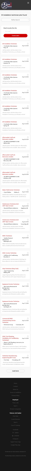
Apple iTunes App (16, 442)
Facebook (15, 429)
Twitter (17, 432)
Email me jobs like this (10, 28)
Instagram (15, 438)
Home (15, 383)
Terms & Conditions (15, 392)
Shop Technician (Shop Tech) (10, 268)
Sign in (15, 406)
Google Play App (15, 445)
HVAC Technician (7, 235)
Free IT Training (15, 425)
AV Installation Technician (9, 43)
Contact (15, 386)
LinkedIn (16, 435)
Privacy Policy (15, 395)
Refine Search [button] (15, 20)
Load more (15, 371)
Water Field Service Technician (11, 190)
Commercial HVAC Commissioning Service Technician (8, 320)
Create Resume (15, 419)
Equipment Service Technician (10, 284)
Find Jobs (15, 416)
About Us (15, 389)
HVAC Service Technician (9, 253)
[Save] (28, 44)
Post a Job (15, 402)
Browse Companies (15, 409)
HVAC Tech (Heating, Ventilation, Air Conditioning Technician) (10, 338)
